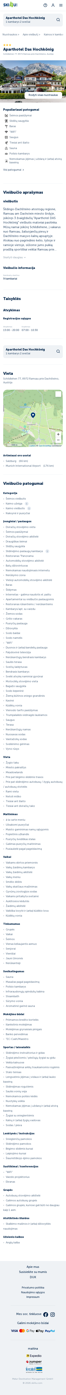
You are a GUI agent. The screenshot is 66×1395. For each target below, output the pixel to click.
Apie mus (33, 1266)
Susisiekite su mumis (33, 1272)
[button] (58, 434)
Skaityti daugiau (13, 257)
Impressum (33, 1297)
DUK (33, 1277)
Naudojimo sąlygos (33, 1292)
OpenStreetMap (44, 446)
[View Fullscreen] (58, 394)
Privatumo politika (33, 1287)
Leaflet (32, 446)
